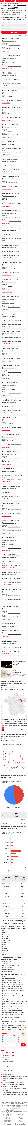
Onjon (10, 286)
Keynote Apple (6, 1069)
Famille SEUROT (6, 326)
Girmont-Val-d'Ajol (13, 630)
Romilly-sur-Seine (13, 182)
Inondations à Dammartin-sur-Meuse (12, 988)
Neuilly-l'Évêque (12, 441)
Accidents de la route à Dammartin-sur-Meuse (14, 1001)
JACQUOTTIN (6, 940)
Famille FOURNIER (7, 498)
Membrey (11, 423)
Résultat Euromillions (8, 1074)
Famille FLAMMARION (8, 567)
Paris (9, 492)
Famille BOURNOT (7, 223)
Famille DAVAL (5, 636)
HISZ (3, 930)
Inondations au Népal (8, 1055)
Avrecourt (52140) (7, 963)
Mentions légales (10, 1106)
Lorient (11, 96)
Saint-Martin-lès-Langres (14, 148)
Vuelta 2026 (5, 1072)
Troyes (10, 165)
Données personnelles (6, 1105)
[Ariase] (7, 1124)
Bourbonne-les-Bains (14, 79)
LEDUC (4, 944)
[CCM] (20, 1115)
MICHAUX (5, 946)
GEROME (4, 948)
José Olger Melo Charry (8, 1071)
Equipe (12, 1102)
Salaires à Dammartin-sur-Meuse (11, 980)
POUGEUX (5, 936)
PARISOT (4, 932)
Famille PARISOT (6, 51)
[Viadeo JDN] (20, 1121)
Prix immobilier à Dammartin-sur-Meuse (13, 1012)
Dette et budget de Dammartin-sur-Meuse (13, 996)
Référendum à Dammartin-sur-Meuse (12, 1014)
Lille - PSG (5, 1067)
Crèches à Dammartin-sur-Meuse (11, 1008)
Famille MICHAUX (6, 258)
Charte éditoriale (18, 1102)
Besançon (10, 354)
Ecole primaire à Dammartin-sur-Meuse (13, 1006)
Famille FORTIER (6, 481)
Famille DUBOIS (6, 378)
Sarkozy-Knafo (6, 1057)
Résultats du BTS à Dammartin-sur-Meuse (13, 1029)
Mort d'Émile (5, 1059)
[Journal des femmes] (7, 1115)
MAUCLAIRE (5, 934)
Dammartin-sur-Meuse (15, 49)
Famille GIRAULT (6, 550)
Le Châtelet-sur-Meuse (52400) (10, 965)
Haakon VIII (5, 1063)
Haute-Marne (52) (7, 971)
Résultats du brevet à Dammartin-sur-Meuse (14, 1027)
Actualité (5, 1038)
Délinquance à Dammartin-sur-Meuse (12, 984)
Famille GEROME (6, 206)
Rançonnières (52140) (8, 967)
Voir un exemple (21, 1038)
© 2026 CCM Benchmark (14, 1108)
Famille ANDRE (6, 430)
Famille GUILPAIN (6, 189)
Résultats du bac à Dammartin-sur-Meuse (13, 1025)
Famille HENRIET (6, 447)
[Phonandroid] (20, 1124)
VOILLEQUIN (5, 938)
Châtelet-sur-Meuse (14, 45)
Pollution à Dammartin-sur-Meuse (11, 986)
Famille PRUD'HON (7, 585)
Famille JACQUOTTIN (7, 68)
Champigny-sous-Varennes (15, 475)
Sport (4, 1040)
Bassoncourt (11, 303)
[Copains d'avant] (7, 1121)
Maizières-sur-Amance (14, 527)
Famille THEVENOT (7, 395)
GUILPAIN (5, 950)
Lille (9, 234)
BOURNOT (5, 954)
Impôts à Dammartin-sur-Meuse (11, 994)
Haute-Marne (16, 3)
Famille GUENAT (6, 154)
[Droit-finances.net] (20, 1118)
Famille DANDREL (6, 275)
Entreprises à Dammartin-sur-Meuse (12, 982)
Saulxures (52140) (6, 961)
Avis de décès (7, 3)
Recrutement (21, 1103)
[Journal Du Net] (7, 1118)
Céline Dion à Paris (7, 1065)
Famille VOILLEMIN (7, 344)
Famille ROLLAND (6, 533)
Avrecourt (10, 406)
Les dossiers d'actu (8, 1042)
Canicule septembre (7, 1061)
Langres (10, 114)
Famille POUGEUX (6, 137)
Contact (5, 1103)
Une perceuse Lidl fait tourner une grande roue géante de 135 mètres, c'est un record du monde (14, 1078)
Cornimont (11, 200)
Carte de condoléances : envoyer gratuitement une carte (19, 663)
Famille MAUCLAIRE (7, 171)
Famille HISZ (5, 85)
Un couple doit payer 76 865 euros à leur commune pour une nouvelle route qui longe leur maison (14, 1088)
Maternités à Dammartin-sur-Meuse (12, 1010)
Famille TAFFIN (6, 103)
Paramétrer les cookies (16, 1105)
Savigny (10, 131)
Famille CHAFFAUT (7, 412)
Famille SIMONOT (6, 516)
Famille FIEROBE (6, 361)
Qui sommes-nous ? (5, 1102)
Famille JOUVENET (7, 292)
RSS (17, 1103)
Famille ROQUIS (6, 309)
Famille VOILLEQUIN (7, 120)
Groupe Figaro (18, 1106)
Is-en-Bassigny (12, 62)
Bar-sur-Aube (12, 268)
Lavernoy (10, 544)
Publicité (25, 1102)
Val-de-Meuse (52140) (8, 969)
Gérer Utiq (24, 1105)
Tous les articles (11, 1103)
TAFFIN (4, 952)
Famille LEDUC (6, 240)
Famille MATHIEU (6, 464)
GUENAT (4, 942)
